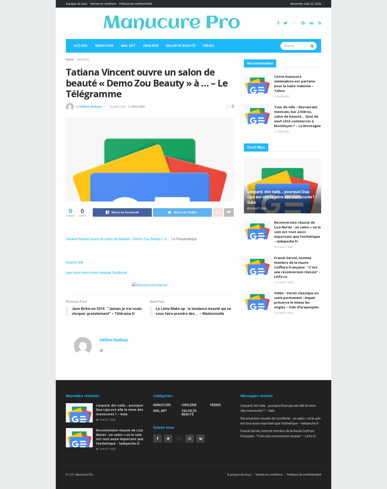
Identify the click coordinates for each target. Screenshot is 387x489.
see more (73, 272)
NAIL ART (128, 46)
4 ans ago (283, 96)
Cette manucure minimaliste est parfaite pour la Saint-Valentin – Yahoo (294, 83)
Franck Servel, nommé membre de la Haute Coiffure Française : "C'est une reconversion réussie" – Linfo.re (297, 267)
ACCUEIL (81, 46)
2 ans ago (283, 131)
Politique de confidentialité (135, 3)
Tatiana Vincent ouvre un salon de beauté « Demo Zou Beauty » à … (118, 239)
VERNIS (208, 46)
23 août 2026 (257, 208)
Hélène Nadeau (90, 106)
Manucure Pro (171, 23)
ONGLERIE (151, 46)
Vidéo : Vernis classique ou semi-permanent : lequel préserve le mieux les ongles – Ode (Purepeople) (296, 300)
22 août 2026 (284, 247)
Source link (74, 262)
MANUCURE (104, 46)
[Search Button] (312, 46)
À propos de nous (76, 3)
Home (69, 59)
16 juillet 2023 (117, 106)
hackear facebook (113, 272)
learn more (90, 272)
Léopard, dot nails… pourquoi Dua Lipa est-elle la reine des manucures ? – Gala (282, 197)
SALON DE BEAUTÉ (181, 46)
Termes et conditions (103, 3)
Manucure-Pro (84, 474)
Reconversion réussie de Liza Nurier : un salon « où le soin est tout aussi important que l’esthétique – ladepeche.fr (297, 231)
